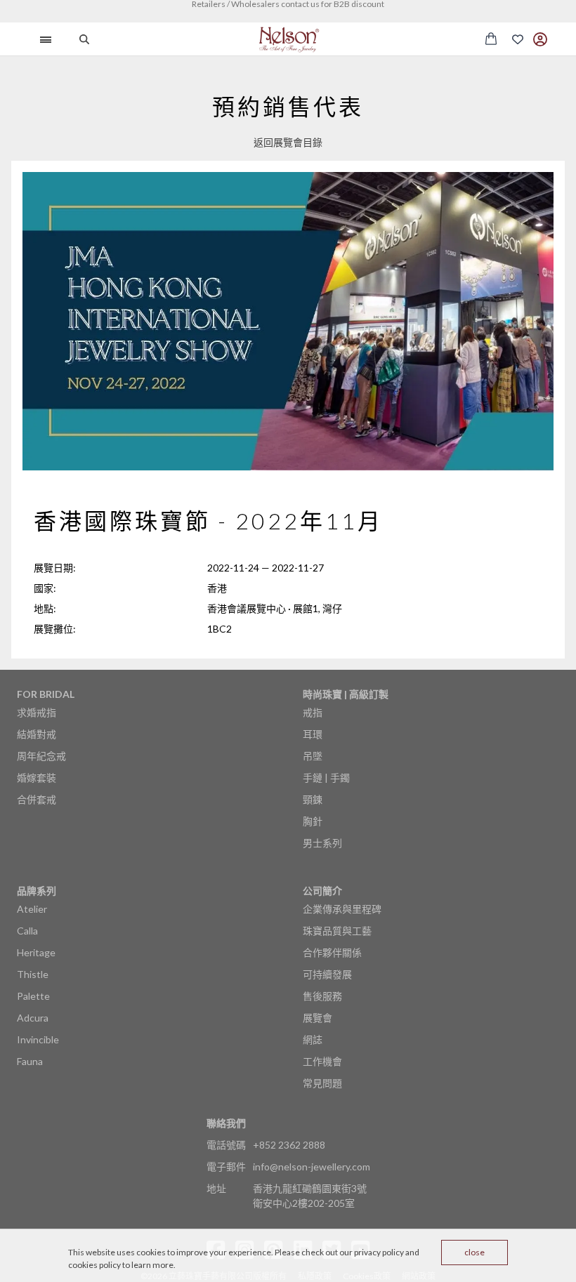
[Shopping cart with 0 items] (491, 38)
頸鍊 (312, 799)
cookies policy (94, 1265)
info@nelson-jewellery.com (311, 1166)
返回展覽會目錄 (288, 142)
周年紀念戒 (41, 756)
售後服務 (322, 996)
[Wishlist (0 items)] (518, 39)
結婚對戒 (36, 734)
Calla (27, 931)
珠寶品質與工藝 (337, 931)
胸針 (312, 821)
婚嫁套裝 (36, 778)
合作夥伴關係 (332, 952)
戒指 (312, 712)
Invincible (38, 1039)
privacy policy (379, 1252)
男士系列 (322, 843)
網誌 (312, 1039)
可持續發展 (327, 974)
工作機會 (322, 1061)
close (474, 1252)
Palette (33, 996)
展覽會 (317, 1018)
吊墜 (312, 756)
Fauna (30, 1061)
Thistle (32, 974)
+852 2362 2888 (289, 1145)
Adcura (32, 1018)
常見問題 (322, 1083)
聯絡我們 (226, 1123)
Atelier (32, 909)
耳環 (312, 734)
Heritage (36, 952)
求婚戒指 (36, 712)
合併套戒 (36, 799)
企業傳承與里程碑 (342, 909)
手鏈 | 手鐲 (326, 778)
